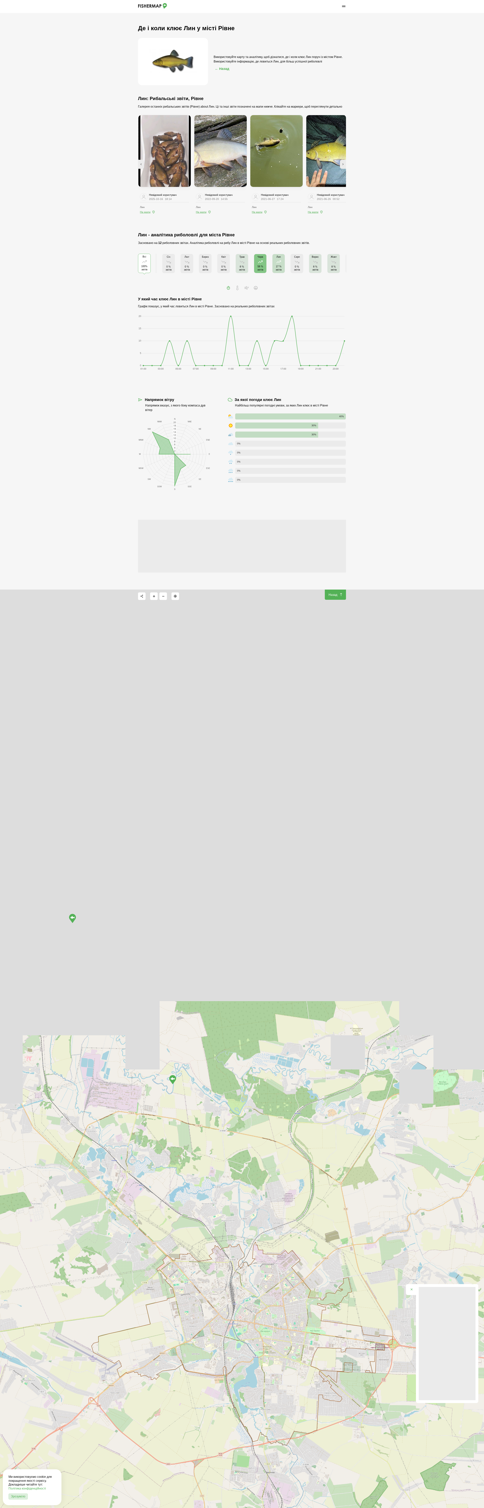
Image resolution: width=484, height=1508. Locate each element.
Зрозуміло (18, 1496)
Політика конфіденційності (27, 1488)
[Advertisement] (242, 546)
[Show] (172, 1079)
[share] (141, 596)
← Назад (222, 69)
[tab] (228, 288)
